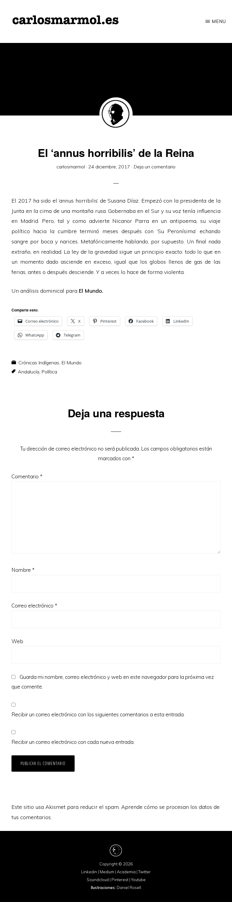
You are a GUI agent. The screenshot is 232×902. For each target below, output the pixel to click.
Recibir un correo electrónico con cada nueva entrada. (72, 742)
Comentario (26, 476)
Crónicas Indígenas (38, 363)
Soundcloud (98, 879)
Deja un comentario (155, 167)
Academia (126, 871)
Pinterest (119, 879)
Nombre (22, 570)
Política (49, 372)
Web (17, 641)
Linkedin (89, 871)
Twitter (144, 871)
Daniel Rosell (129, 887)
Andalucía (28, 372)
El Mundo (71, 363)
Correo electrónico (34, 605)
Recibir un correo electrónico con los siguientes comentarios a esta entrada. (98, 714)
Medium (107, 871)
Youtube (138, 879)
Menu (219, 21)
